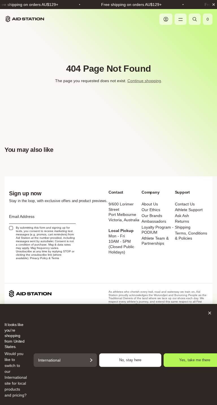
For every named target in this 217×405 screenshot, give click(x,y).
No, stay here (130, 360)
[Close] (108, 313)
